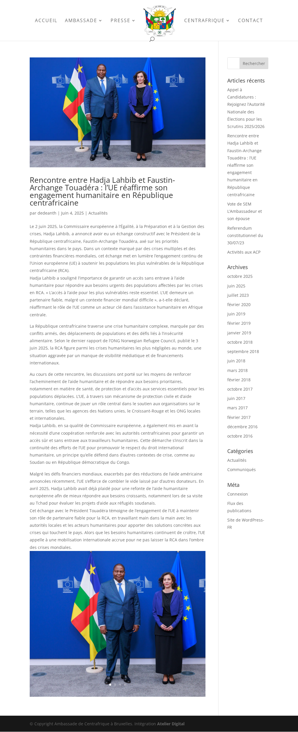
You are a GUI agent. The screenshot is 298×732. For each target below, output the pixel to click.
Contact (250, 21)
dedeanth (47, 213)
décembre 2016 (242, 426)
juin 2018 (236, 361)
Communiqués (241, 469)
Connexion (237, 494)
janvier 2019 (239, 333)
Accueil (46, 21)
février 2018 (239, 379)
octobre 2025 (240, 276)
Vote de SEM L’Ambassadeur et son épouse (244, 211)
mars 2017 (237, 407)
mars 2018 (237, 370)
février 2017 (239, 417)
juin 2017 (236, 398)
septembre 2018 (243, 351)
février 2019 (239, 323)
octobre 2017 (240, 389)
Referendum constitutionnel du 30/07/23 (245, 235)
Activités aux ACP (243, 252)
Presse (120, 21)
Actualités (98, 213)
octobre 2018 (240, 342)
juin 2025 (236, 286)
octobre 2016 (240, 436)
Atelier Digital (171, 723)
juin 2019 (236, 314)
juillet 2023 (238, 295)
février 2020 (239, 304)
